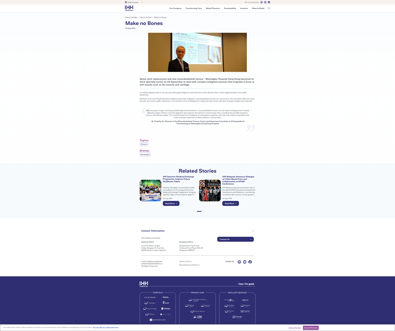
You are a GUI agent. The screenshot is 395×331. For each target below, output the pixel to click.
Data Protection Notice (188, 265)
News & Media (131, 17)
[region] (197, 327)
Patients (144, 144)
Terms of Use (184, 261)
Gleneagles (145, 154)
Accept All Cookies (311, 328)
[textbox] (132, 2)
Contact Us (224, 239)
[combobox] (134, 2)
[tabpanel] (197, 52)
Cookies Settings (295, 328)
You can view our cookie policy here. (106, 327)
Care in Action (145, 17)
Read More (170, 203)
